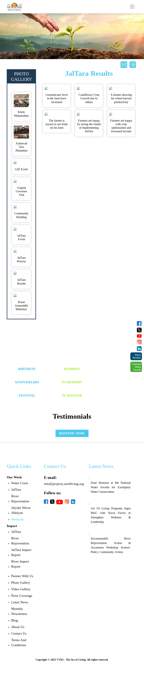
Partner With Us (22, 576)
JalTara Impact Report (21, 552)
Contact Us (18, 633)
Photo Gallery (20, 582)
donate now (72, 433)
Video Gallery (20, 589)
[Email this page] (123, 64)
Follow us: (53, 493)
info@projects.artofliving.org (64, 484)
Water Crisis (19, 483)
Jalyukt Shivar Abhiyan (21, 510)
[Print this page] (114, 63)
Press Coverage (21, 596)
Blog (14, 620)
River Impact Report (20, 564)
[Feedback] (132, 64)
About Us (17, 627)
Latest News (19, 602)
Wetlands (17, 519)
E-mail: (50, 477)
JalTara (16, 489)
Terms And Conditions (18, 642)
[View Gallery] (21, 100)
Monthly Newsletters (19, 611)
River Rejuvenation (20, 498)
